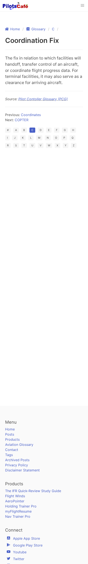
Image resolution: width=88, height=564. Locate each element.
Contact (11, 450)
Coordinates (31, 115)
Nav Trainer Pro (17, 516)
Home (10, 429)
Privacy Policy (16, 465)
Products (12, 439)
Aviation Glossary (19, 444)
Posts (9, 434)
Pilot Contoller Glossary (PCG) (43, 99)
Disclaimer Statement (22, 470)
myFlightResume (18, 511)
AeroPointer (14, 501)
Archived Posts (17, 460)
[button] (82, 5)
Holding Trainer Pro (21, 506)
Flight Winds (15, 496)
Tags (9, 455)
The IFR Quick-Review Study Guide (33, 491)
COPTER (21, 120)
